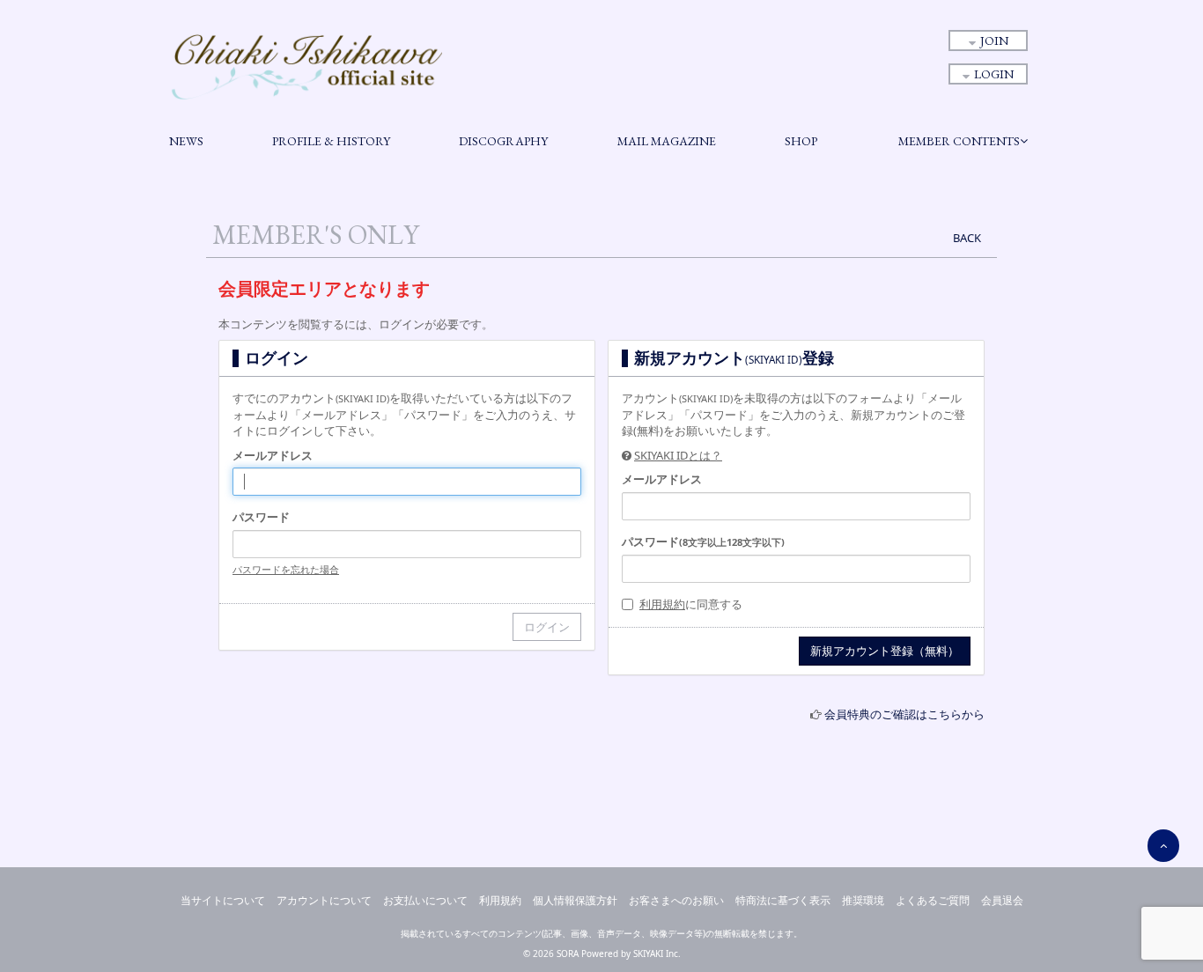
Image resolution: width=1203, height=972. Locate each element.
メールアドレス (272, 455)
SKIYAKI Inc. (657, 953)
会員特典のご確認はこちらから (904, 714)
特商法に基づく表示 (782, 900)
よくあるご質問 (933, 900)
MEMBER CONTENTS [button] (959, 141)
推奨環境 (863, 900)
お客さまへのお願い (676, 900)
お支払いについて (425, 900)
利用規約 (662, 604)
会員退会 (1002, 900)
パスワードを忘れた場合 (285, 569)
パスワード (261, 517)
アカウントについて (324, 900)
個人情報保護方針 (575, 900)
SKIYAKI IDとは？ (678, 455)
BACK (967, 238)
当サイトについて (223, 900)
